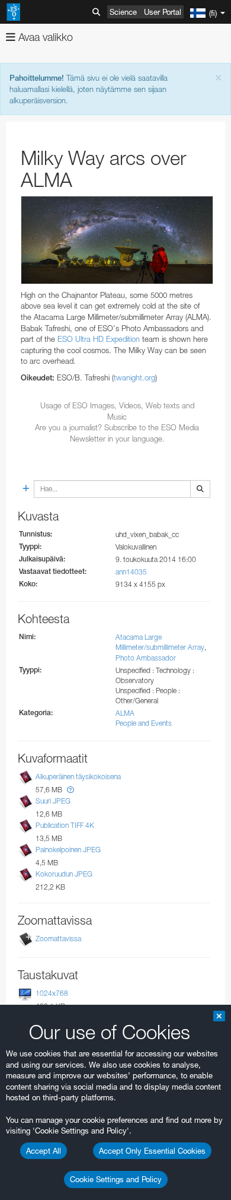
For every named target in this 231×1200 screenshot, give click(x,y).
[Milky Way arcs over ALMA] (117, 240)
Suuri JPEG (53, 800)
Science (123, 12)
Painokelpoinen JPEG (68, 849)
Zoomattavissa (58, 938)
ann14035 (131, 571)
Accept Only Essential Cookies (152, 1150)
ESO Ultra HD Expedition (98, 339)
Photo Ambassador (146, 657)
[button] (70, 789)
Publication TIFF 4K (65, 825)
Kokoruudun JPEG (64, 873)
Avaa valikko (44, 37)
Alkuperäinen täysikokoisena (78, 776)
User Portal (162, 12)
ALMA (125, 713)
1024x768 (52, 993)
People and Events (144, 723)
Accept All (43, 1150)
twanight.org (134, 377)
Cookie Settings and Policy (116, 1179)
